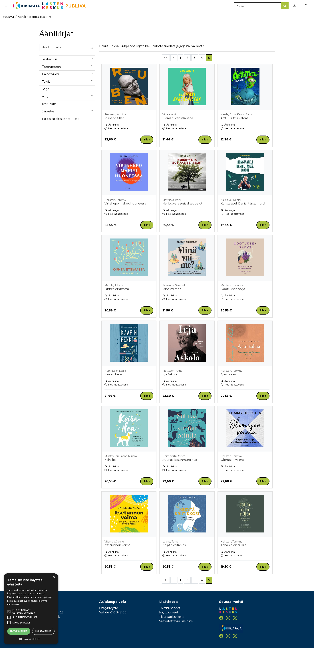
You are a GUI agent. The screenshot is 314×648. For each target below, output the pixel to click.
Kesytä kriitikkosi (174, 545)
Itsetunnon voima (117, 545)
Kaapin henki (113, 374)
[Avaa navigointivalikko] (6, 5)
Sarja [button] (45, 89)
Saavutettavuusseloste (176, 621)
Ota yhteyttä (108, 608)
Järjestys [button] (48, 111)
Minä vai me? (171, 289)
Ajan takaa (228, 374)
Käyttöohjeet (168, 612)
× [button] (54, 577)
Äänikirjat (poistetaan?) (34, 17)
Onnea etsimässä (116, 289)
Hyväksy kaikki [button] (18, 631)
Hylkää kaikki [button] (43, 631)
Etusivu (8, 17)
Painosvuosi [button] (50, 74)
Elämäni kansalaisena (177, 118)
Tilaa (147, 139)
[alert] (31, 608)
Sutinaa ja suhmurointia (179, 460)
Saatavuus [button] (49, 59)
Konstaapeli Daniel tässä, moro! (243, 203)
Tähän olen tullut (234, 545)
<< (165, 57)
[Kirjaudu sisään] (294, 5)
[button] (31, 639)
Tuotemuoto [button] (51, 66)
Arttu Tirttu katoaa (234, 118)
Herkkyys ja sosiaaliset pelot (182, 203)
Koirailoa (110, 460)
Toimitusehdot (169, 608)
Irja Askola (169, 374)
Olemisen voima (232, 460)
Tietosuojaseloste (171, 617)
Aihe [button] (45, 96)
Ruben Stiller (114, 118)
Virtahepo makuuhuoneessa (125, 203)
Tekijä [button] (46, 81)
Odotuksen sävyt (233, 289)
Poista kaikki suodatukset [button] (60, 119)
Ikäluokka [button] (49, 104)
